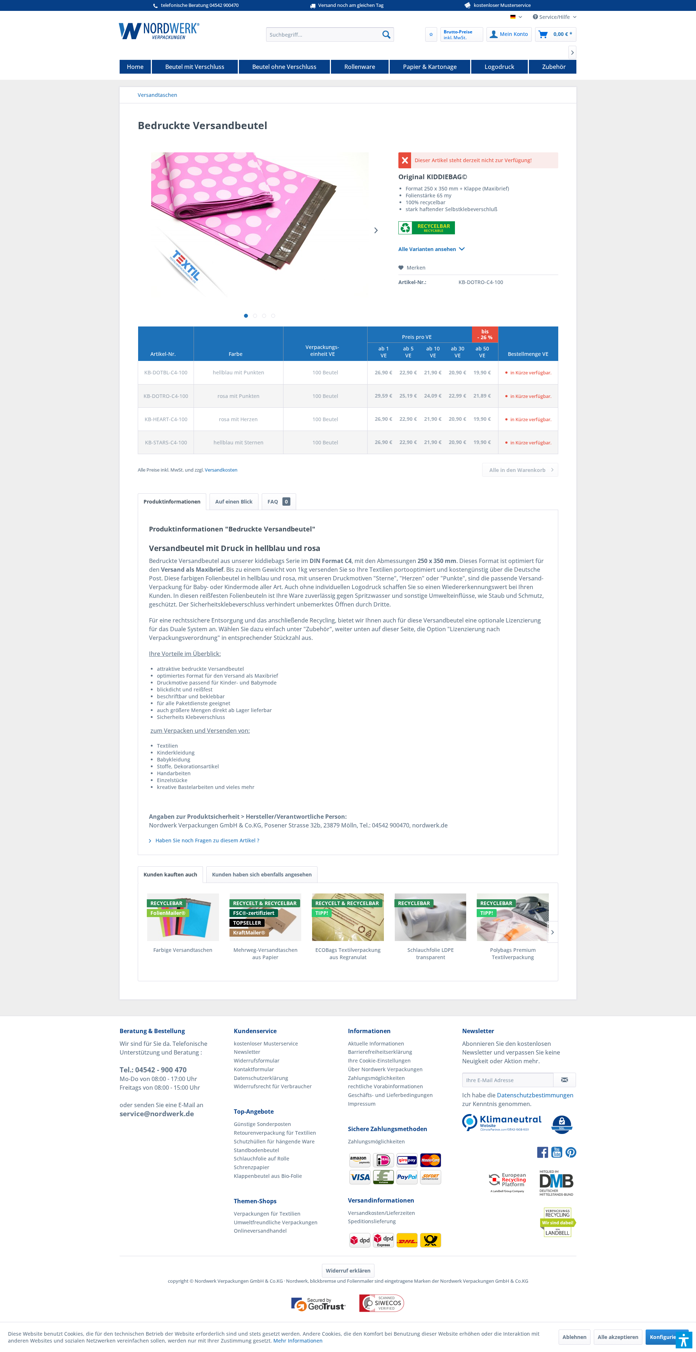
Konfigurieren (667, 1336)
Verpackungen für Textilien (267, 1213)
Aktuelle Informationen (376, 1043)
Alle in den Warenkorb (517, 470)
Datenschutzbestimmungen (535, 1095)
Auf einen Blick (234, 501)
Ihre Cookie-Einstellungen (379, 1060)
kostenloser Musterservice (266, 1043)
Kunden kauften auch (170, 874)
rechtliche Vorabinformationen (385, 1086)
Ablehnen (575, 1336)
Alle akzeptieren (618, 1336)
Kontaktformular (254, 1069)
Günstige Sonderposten (262, 1124)
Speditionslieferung (372, 1221)
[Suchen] (386, 34)
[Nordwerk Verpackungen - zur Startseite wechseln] (159, 31)
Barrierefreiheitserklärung (380, 1051)
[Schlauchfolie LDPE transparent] (431, 917)
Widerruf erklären (348, 1270)
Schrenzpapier (251, 1167)
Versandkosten (221, 470)
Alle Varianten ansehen (427, 249)
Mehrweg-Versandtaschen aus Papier (265, 953)
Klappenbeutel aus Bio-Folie (268, 1175)
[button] (684, 1340)
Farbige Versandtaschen (182, 949)
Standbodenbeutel (256, 1150)
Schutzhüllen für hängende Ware (274, 1141)
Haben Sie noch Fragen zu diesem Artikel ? (206, 840)
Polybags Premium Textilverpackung (513, 953)
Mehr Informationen (298, 1340)
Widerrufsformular (256, 1060)
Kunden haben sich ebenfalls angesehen (262, 874)
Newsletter (247, 1051)
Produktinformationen (172, 501)
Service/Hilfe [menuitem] (554, 16)
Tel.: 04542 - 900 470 (153, 1069)
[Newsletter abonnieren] (564, 1080)
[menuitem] (330, 34)
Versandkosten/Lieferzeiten (381, 1212)
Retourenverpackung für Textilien (275, 1132)
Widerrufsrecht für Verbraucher (273, 1086)
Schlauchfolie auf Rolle (261, 1158)
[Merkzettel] (431, 34)
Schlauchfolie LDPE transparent (430, 953)
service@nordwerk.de (157, 1113)
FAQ (278, 501)
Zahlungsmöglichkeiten (376, 1077)
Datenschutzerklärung (261, 1077)
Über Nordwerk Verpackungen (385, 1069)
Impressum (362, 1103)
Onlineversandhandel (260, 1230)
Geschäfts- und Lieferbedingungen (390, 1095)
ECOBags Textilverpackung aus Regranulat (348, 953)
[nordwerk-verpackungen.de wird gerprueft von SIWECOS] (348, 1318)
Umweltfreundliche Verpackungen (276, 1222)
